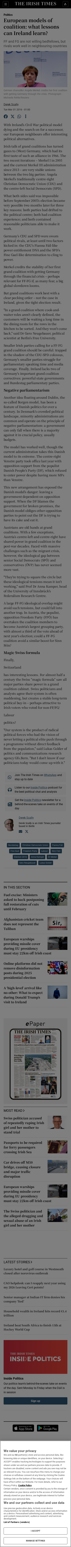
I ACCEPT (35, 1531)
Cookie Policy (25, 1485)
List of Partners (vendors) (17, 1522)
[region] (35, 1494)
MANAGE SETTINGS (35, 1541)
